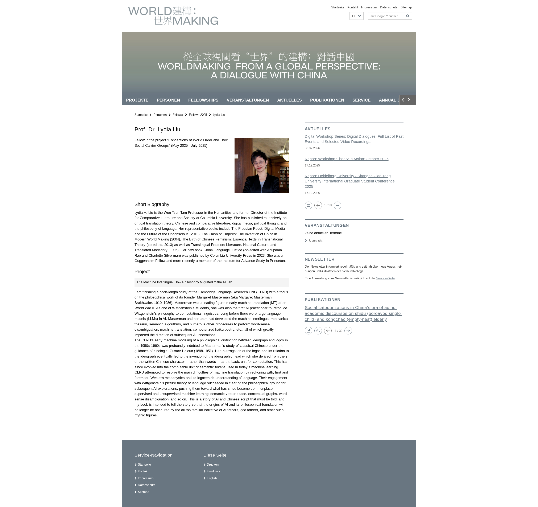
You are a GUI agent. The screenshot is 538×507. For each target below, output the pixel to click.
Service (361, 100)
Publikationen (327, 100)
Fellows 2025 (198, 114)
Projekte (137, 100)
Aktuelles (289, 100)
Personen (168, 100)
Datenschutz (388, 7)
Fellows (178, 114)
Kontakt (352, 7)
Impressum (369, 7)
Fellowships (203, 100)
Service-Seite (385, 278)
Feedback (213, 471)
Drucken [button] (213, 464)
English (212, 478)
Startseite (337, 7)
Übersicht (315, 240)
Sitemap (406, 7)
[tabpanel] (211, 277)
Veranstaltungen (248, 100)
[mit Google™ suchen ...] (408, 16)
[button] (356, 16)
